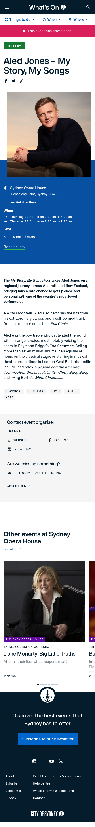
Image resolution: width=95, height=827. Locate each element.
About (9, 776)
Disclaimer (13, 790)
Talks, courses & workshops (28, 647)
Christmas (36, 391)
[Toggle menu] (7, 7)
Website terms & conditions (53, 790)
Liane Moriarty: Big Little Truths (40, 654)
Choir (55, 391)
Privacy (10, 798)
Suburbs (11, 783)
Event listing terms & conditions (56, 776)
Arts (9, 397)
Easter (72, 391)
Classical (13, 391)
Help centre (41, 783)
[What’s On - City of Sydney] (47, 7)
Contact (39, 798)
